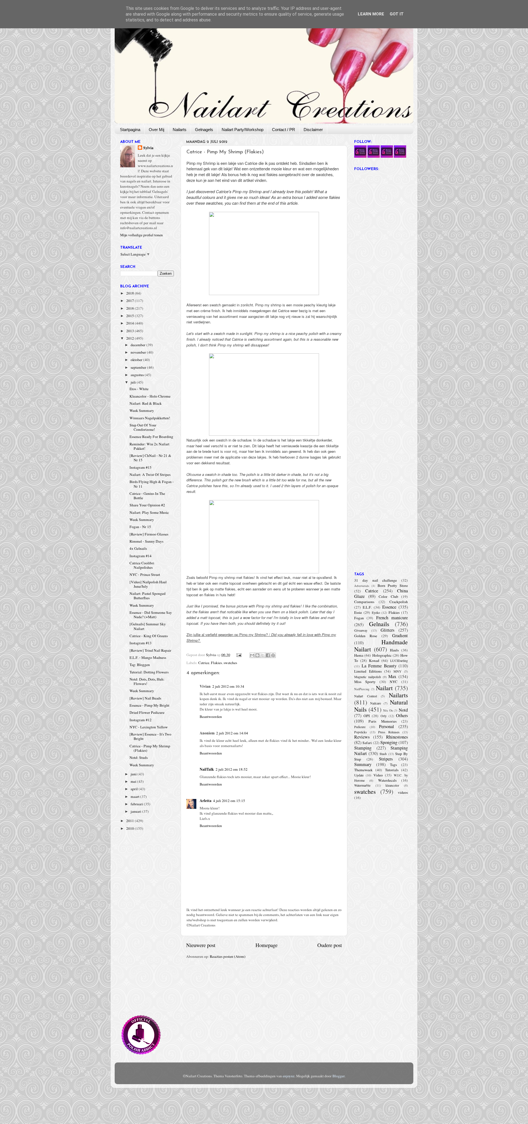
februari (137, 803)
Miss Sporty (365, 681)
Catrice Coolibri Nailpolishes (142, 565)
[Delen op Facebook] (268, 655)
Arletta (205, 800)
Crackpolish (398, 601)
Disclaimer (313, 129)
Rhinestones (397, 737)
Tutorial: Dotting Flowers (149, 672)
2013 (130, 330)
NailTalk (207, 769)
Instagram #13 (141, 642)
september (139, 367)
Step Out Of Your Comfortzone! (143, 427)
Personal (386, 726)
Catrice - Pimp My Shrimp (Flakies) (150, 748)
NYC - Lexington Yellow (149, 727)
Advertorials (361, 586)
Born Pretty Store (393, 585)
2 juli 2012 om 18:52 (232, 769)
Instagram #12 (141, 719)
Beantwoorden (211, 716)
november (139, 352)
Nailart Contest (365, 696)
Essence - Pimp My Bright (149, 705)
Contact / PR (283, 129)
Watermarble (362, 785)
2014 (130, 323)
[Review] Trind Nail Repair (150, 650)
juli (134, 382)
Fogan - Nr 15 (140, 526)
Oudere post (329, 945)
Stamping (363, 748)
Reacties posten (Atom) (228, 956)
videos (403, 792)
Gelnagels (204, 129)
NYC (393, 681)
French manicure (392, 618)
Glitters (387, 630)
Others (402, 715)
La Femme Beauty (379, 666)
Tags (393, 764)
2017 (130, 300)
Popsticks (360, 732)
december (138, 344)
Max (392, 676)
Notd (403, 710)
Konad (374, 660)
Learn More (371, 14)
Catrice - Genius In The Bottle (147, 495)
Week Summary (142, 410)
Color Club (388, 596)
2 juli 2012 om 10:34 (228, 686)
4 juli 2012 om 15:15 (229, 800)
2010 (130, 828)
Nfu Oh (388, 710)
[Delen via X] (262, 655)
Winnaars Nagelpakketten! (150, 417)
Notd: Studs (139, 757)
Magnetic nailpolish (367, 677)
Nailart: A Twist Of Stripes (150, 474)
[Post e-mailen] (239, 654)
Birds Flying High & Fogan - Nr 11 (152, 484)
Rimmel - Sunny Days (146, 541)
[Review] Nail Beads (145, 698)
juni (134, 773)
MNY (398, 671)
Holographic (382, 655)
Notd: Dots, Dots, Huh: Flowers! (147, 681)
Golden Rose (365, 635)
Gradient (400, 635)
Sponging (388, 742)
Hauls (394, 650)
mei (134, 781)
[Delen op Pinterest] (273, 655)
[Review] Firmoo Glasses (149, 534)
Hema (358, 655)
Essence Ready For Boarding (151, 436)
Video (378, 775)
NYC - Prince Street (145, 574)
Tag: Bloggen (140, 664)
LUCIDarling (399, 660)
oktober (137, 359)
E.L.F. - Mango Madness (148, 657)
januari (136, 811)
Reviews (362, 737)
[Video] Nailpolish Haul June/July (148, 584)
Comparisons (364, 601)
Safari (367, 742)
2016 (130, 308)
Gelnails (379, 624)
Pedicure (359, 727)
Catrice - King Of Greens (149, 635)
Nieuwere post (200, 945)
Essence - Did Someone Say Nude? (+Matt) (151, 614)
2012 (130, 338)
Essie (358, 612)
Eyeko (376, 612)
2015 (130, 315)
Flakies (216, 662)
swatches (230, 662)
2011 (130, 820)
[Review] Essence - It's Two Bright (150, 736)
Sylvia (148, 148)
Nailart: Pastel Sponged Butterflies (148, 595)
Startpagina (130, 129)
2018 (130, 293)
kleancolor (392, 785)
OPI (367, 715)
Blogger (338, 1075)
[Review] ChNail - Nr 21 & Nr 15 (150, 457)
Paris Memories (382, 721)
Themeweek (363, 769)
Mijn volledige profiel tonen (141, 234)
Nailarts (179, 129)
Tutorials (391, 769)
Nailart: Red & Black (146, 403)
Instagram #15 (141, 467)
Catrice (203, 662)
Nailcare (375, 703)
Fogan (359, 617)
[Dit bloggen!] (257, 655)
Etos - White (139, 388)
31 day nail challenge (375, 580)
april (135, 788)
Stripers (386, 759)
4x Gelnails (138, 548)
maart (135, 796)
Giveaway (360, 630)
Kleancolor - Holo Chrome (150, 396)
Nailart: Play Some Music (149, 512)
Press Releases (389, 732)
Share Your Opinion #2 (147, 505)
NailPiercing (361, 689)
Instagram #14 (141, 555)
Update (359, 775)
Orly (384, 716)
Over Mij (156, 129)
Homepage (266, 945)
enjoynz (289, 1075)
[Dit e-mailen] (252, 655)
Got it (397, 14)
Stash (383, 753)
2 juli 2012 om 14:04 (232, 733)
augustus (138, 374)
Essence (389, 607)
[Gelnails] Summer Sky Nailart (148, 626)
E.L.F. (367, 607)
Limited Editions (368, 671)
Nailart (384, 688)
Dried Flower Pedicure (147, 712)
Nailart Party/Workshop (242, 129)
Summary (363, 764)
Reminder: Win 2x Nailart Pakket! (149, 446)
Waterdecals (387, 780)
